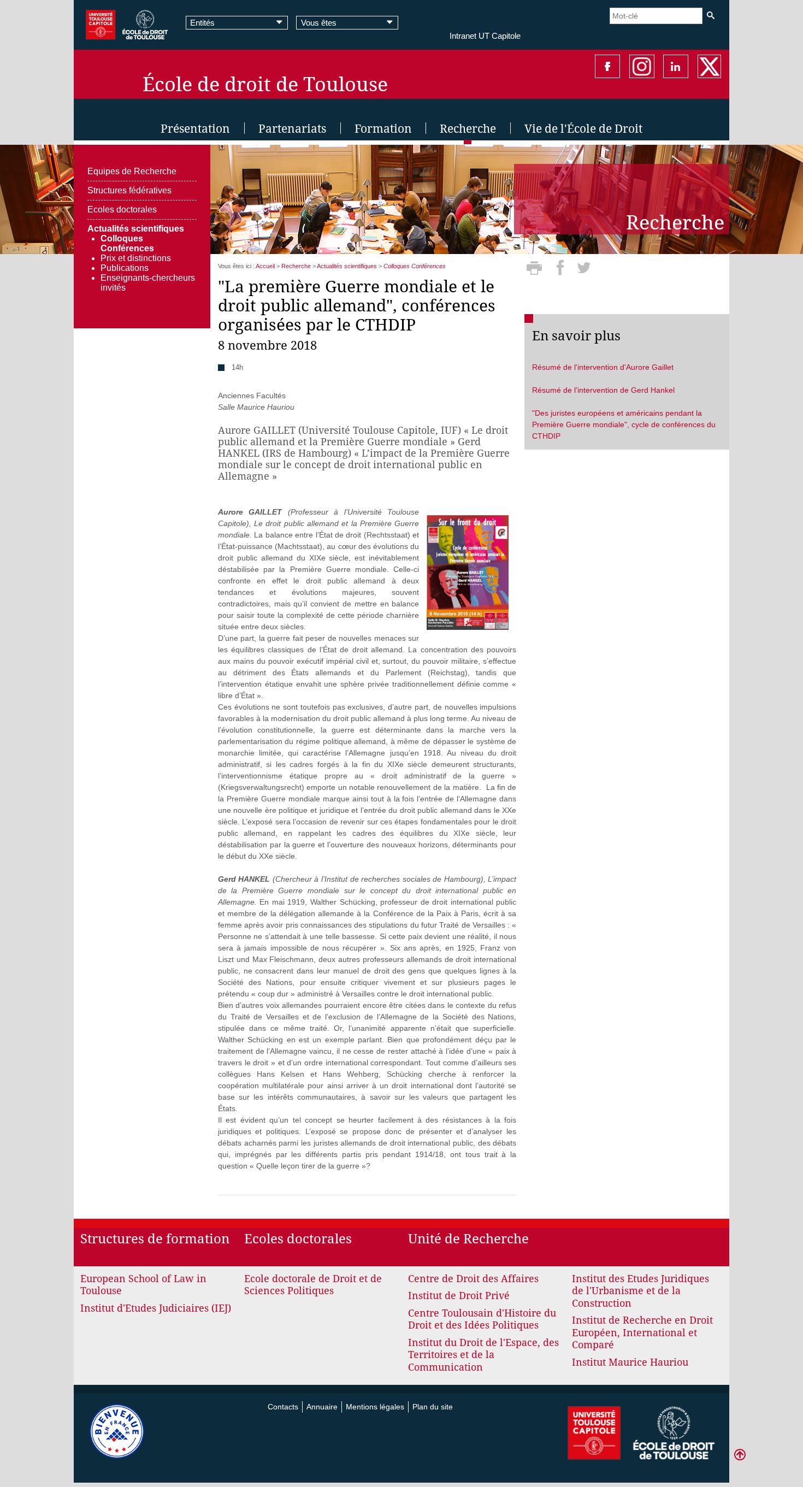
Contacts (283, 1406)
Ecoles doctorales (122, 209)
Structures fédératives (129, 190)
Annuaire (322, 1406)
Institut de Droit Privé (459, 1295)
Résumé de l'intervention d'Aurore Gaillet (603, 367)
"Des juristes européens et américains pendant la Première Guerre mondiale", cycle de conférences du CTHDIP (624, 424)
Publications (125, 268)
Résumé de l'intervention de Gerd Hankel (603, 390)
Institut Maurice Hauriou (630, 1362)
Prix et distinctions (136, 258)
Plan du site (432, 1406)
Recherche (296, 266)
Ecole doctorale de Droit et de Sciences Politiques (313, 1285)
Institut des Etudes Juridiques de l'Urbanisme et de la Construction (640, 1291)
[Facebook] (562, 271)
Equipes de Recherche (131, 171)
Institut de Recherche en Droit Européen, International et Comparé (642, 1332)
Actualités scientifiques (135, 228)
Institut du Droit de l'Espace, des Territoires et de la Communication (483, 1355)
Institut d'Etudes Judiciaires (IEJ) (155, 1308)
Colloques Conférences (127, 243)
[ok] (710, 15)
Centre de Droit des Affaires (473, 1278)
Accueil (265, 266)
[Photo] (468, 571)
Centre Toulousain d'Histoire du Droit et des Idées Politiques (482, 1319)
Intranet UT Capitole (485, 35)
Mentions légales (375, 1406)
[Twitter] (584, 271)
